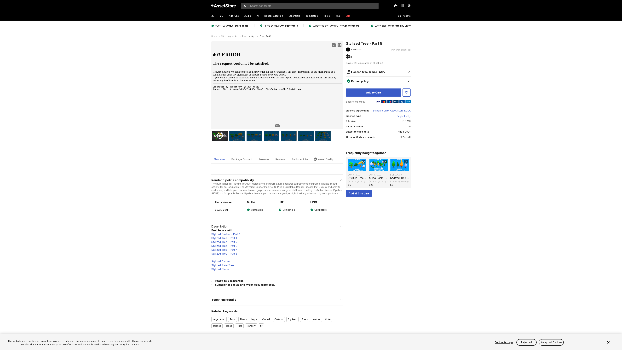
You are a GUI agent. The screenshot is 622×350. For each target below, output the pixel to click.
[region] (277, 85)
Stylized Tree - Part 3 (224, 245)
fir (261, 325)
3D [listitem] (222, 36)
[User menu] (409, 5)
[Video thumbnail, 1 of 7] (220, 136)
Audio (247, 15)
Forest (305, 319)
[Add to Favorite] (407, 92)
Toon (232, 319)
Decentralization (273, 15)
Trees (229, 325)
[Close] (608, 342)
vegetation (219, 319)
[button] (396, 6)
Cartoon (278, 319)
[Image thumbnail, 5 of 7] (289, 136)
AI (258, 15)
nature (317, 319)
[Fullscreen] (339, 45)
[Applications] (403, 6)
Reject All (526, 342)
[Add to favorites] (363, 161)
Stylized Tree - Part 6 (224, 253)
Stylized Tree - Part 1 (224, 238)
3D (212, 15)
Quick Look (359, 168)
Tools (326, 15)
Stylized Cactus (220, 261)
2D (221, 15)
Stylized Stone (220, 269)
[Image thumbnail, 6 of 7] (306, 136)
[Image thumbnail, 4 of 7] (272, 136)
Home (214, 36)
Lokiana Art (355, 175)
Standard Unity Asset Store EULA (392, 110)
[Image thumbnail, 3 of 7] (255, 136)
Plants (243, 319)
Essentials (294, 15)
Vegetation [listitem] (233, 36)
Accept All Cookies (551, 342)
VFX (337, 15)
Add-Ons (234, 15)
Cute (328, 319)
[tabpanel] (277, 253)
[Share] (334, 45)
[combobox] (310, 6)
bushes (217, 325)
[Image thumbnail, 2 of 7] (238, 136)
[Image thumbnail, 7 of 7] (323, 136)
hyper (254, 319)
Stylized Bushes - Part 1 (225, 234)
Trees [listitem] (245, 36)
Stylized (292, 319)
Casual (266, 319)
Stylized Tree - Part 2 (224, 242)
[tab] (219, 159)
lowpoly (251, 325)
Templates (312, 15)
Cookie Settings (504, 342)
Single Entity (404, 116)
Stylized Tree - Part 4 (224, 249)
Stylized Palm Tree (222, 265)
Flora (239, 325)
